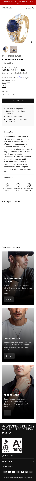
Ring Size (6, 82)
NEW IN (9, 299)
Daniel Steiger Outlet (11, 56)
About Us (7, 461)
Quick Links (8, 456)
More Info (7, 467)
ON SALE (9, 356)
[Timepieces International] (7, 8)
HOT (7, 413)
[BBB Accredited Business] (18, 445)
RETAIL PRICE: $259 (10, 67)
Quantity (6, 91)
